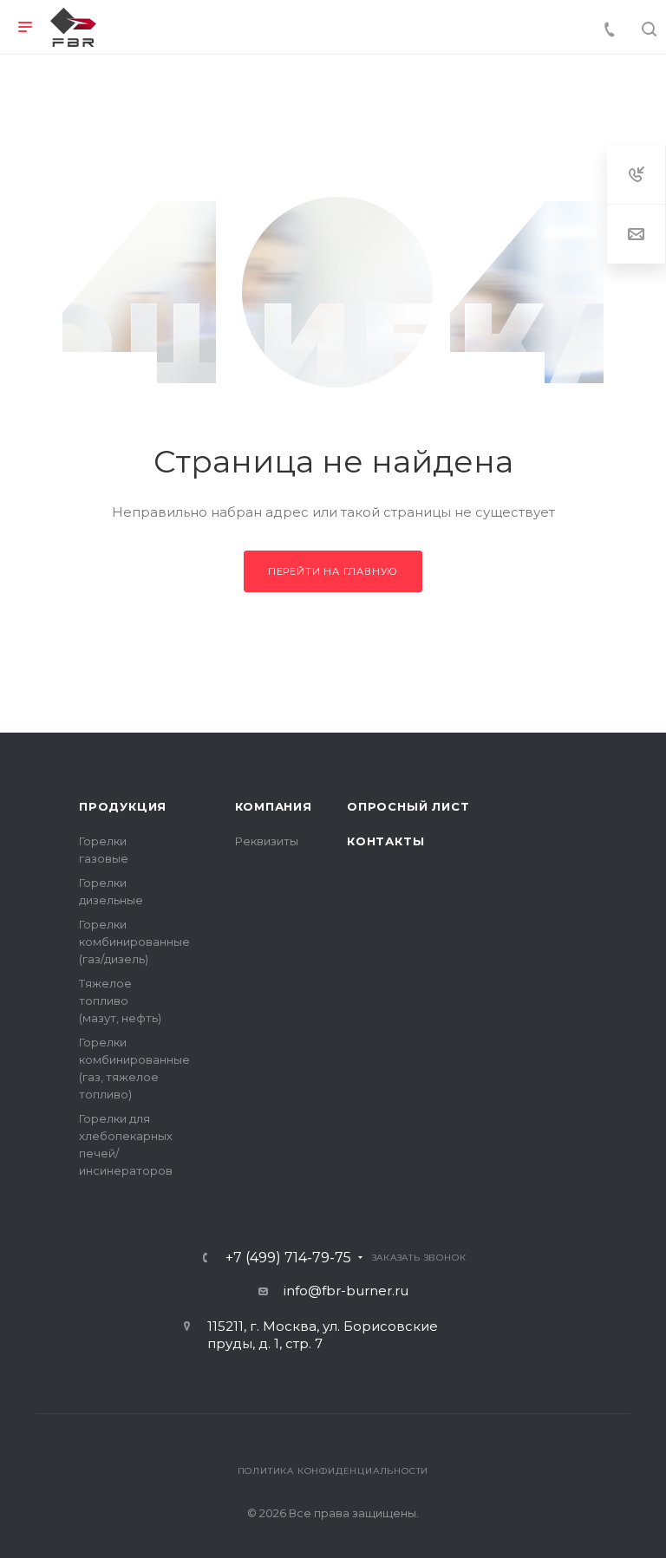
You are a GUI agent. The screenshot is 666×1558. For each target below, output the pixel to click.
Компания (273, 806)
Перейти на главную (333, 571)
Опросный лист (408, 806)
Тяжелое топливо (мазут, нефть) (120, 1000)
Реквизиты (266, 841)
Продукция (122, 806)
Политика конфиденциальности (333, 1471)
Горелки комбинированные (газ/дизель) (134, 941)
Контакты (385, 841)
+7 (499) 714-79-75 (288, 1258)
